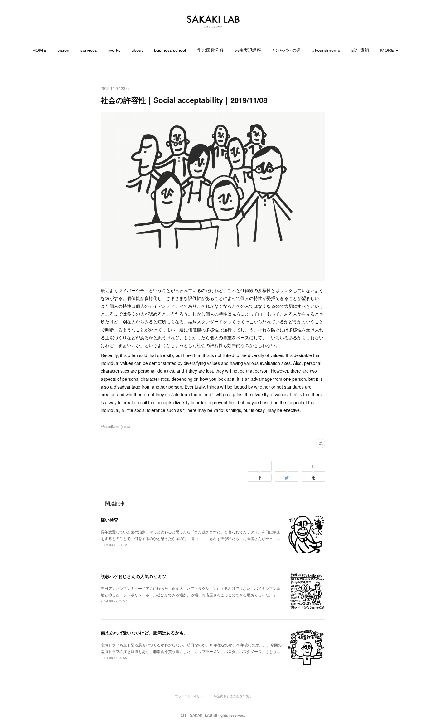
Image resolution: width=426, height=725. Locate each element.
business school (170, 50)
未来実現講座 (248, 50)
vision (63, 50)
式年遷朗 (360, 50)
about (137, 50)
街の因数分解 (210, 50)
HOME (39, 50)
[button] (39, 50)
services (88, 50)
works (114, 50)
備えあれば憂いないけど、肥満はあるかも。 (144, 632)
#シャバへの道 (286, 50)
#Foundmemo (326, 50)
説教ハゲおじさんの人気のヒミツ (133, 576)
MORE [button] (387, 50)
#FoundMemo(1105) (115, 426)
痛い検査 (109, 520)
